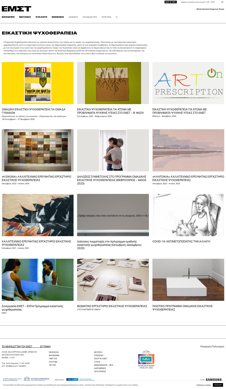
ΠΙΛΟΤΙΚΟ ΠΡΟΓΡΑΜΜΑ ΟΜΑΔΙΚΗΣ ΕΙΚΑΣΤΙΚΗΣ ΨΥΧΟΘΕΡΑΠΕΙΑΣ (182, 307)
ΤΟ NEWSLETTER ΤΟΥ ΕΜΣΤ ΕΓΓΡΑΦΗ (26, 346)
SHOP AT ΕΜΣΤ (170, 2)
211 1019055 (7, 366)
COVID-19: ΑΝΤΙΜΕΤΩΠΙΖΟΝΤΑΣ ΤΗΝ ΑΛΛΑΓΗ (181, 241)
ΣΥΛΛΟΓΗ (41, 17)
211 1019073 (20, 366)
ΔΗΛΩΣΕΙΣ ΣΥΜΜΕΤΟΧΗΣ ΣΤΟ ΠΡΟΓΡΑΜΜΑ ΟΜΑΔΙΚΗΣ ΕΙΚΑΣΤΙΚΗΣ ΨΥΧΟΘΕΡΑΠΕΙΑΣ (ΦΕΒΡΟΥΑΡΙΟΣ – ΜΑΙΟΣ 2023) (111, 180)
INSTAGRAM (54, 355)
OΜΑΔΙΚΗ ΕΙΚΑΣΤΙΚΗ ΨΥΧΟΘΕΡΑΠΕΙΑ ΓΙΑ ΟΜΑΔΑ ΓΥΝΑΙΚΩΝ (33, 111)
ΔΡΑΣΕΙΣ (73, 17)
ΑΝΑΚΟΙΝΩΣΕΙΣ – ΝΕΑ (103, 365)
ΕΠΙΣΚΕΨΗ (8, 17)
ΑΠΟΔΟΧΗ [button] (218, 385)
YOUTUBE (53, 362)
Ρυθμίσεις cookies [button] (203, 385)
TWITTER (53, 358)
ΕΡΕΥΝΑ (106, 17)
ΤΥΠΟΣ (97, 362)
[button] (117, 17)
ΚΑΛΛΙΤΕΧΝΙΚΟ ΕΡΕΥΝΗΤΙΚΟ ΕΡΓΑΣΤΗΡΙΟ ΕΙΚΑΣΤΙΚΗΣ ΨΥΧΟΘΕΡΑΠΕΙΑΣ (36, 243)
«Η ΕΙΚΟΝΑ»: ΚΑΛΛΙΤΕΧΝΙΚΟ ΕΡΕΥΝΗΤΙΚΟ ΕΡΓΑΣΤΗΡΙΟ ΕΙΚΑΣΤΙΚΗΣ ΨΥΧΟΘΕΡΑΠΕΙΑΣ (36, 178)
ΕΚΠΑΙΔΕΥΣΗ (90, 17)
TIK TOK (52, 365)
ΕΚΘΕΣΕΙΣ (58, 17)
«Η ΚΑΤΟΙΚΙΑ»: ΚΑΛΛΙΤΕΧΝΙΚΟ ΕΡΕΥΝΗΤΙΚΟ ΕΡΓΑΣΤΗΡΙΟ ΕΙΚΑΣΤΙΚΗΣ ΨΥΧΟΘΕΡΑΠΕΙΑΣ (188, 178)
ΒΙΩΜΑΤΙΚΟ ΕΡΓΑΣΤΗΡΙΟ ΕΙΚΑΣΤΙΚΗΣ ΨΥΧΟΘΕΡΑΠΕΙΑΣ (112, 306)
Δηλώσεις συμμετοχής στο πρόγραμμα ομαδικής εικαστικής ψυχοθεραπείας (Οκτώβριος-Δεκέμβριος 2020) (109, 245)
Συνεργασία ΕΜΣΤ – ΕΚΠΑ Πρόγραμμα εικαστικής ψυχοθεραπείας (32, 307)
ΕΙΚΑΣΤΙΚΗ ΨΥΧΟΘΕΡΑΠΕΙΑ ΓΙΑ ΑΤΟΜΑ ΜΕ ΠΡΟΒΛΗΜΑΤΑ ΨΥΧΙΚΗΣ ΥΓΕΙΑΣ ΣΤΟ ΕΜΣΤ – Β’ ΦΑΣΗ (110, 111)
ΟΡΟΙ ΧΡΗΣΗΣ (100, 371)
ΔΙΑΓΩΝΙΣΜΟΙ (100, 368)
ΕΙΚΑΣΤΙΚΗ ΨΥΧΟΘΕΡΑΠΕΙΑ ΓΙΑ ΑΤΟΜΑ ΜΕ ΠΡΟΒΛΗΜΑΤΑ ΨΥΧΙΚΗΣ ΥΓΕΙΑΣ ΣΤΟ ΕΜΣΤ (179, 111)
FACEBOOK (54, 352)
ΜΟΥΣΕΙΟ (25, 17)
